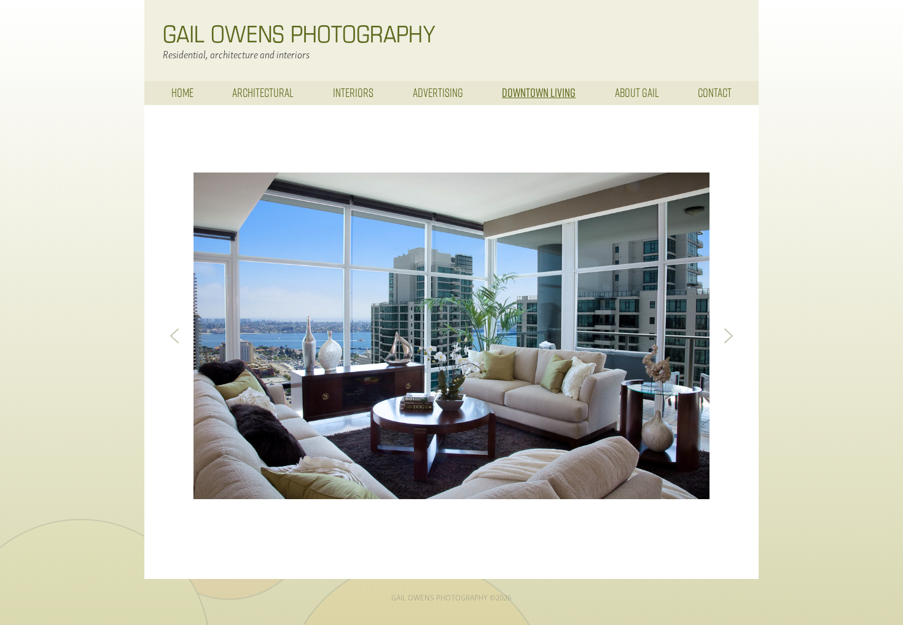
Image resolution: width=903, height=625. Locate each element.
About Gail (637, 92)
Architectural (263, 92)
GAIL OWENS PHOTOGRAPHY (299, 33)
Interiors (353, 92)
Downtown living (539, 93)
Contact (715, 92)
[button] (174, 336)
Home (182, 92)
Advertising (438, 92)
